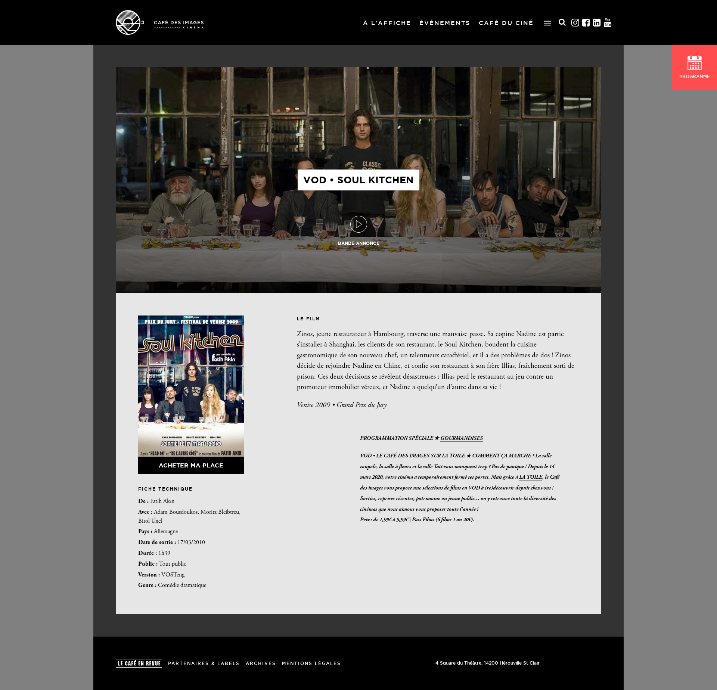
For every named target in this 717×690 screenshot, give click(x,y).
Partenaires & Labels (204, 663)
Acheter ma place (191, 465)
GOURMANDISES (461, 438)
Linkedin (597, 22)
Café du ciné (506, 22)
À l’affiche (387, 22)
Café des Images (160, 22)
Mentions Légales (311, 663)
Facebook (586, 22)
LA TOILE (530, 477)
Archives (261, 663)
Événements (444, 22)
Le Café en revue (139, 663)
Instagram (575, 22)
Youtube (607, 22)
